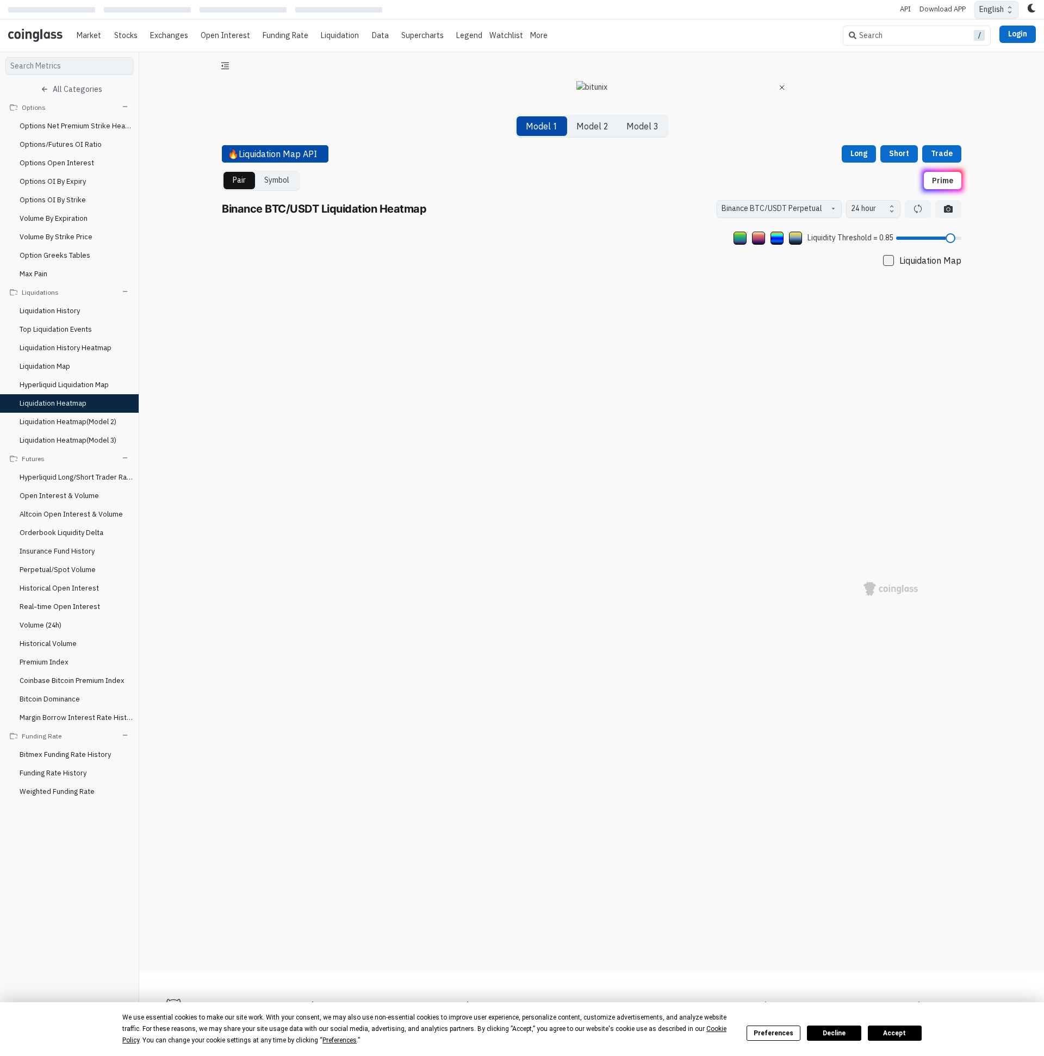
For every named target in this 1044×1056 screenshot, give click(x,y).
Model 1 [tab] (542, 126)
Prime (942, 180)
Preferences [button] (339, 1040)
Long (858, 153)
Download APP (942, 9)
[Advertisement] (591, 923)
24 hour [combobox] (863, 208)
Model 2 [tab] (592, 126)
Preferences (773, 1033)
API (905, 9)
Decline (834, 1033)
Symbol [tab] (276, 180)
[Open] (833, 208)
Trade (942, 153)
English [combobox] (991, 9)
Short (899, 153)
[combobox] (774, 208)
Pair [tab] (239, 180)
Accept (894, 1033)
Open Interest (225, 35)
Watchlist (506, 35)
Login (1017, 34)
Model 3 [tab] (642, 126)
